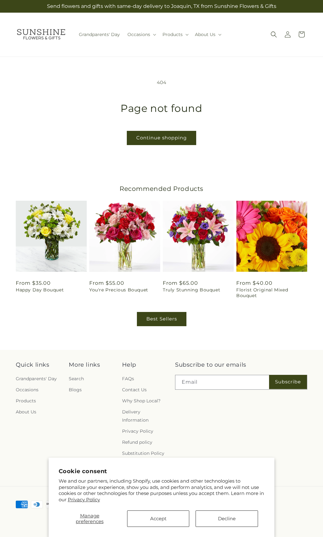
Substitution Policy (143, 453)
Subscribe (288, 382)
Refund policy (137, 442)
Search (76, 378)
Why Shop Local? (141, 401)
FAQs (128, 378)
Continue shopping (161, 138)
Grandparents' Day (36, 378)
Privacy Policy (84, 500)
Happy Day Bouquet (40, 290)
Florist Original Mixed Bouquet (262, 292)
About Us (26, 412)
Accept (158, 519)
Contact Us (134, 390)
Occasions (27, 390)
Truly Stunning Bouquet (191, 290)
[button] (141, 34)
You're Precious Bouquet (118, 290)
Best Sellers (161, 319)
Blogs (75, 390)
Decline (227, 519)
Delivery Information (135, 416)
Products (26, 401)
